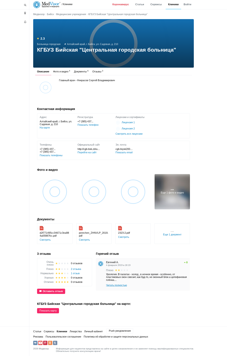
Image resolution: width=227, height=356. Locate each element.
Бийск (50, 14)
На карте (45, 127)
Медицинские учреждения (71, 14)
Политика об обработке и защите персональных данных (116, 336)
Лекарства (76, 331)
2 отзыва (76, 269)
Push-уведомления (120, 331)
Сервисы (156, 4)
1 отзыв (75, 273)
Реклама (38, 336)
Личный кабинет (93, 331)
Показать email (124, 152)
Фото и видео (61, 71)
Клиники (173, 4)
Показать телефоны (51, 155)
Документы (81, 71)
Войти (187, 4)
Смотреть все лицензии (129, 133)
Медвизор (39, 14)
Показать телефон (88, 125)
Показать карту (48, 310)
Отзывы (97, 71)
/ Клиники (67, 4)
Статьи (139, 4)
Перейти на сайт (87, 152)
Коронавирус (120, 4)
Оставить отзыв (53, 291)
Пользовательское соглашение (63, 336)
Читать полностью (116, 285)
